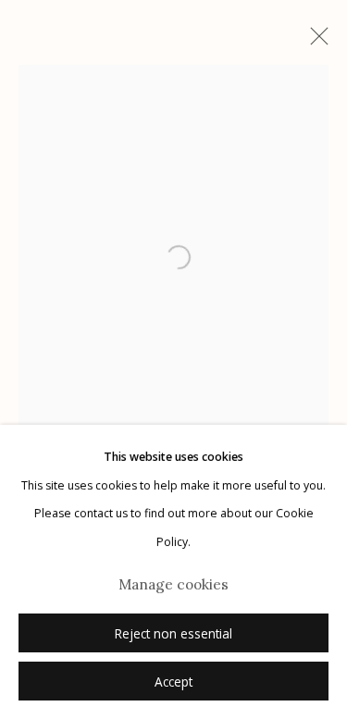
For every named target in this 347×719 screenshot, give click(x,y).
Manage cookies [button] (173, 584)
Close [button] (314, 42)
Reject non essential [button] (173, 634)
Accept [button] (173, 682)
